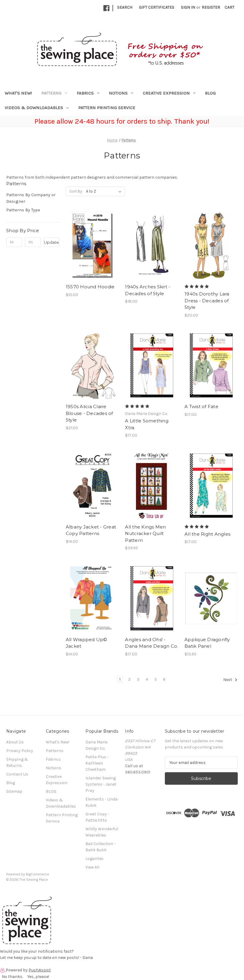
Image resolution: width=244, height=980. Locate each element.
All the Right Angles (207, 534)
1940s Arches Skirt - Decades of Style (147, 290)
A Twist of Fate (201, 406)
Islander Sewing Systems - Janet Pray (100, 784)
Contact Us (17, 774)
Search (124, 7)
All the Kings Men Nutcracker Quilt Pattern (145, 533)
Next (228, 679)
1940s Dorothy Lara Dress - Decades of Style (206, 300)
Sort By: (76, 191)
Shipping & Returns (17, 762)
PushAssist (40, 970)
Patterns (51, 93)
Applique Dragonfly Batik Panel (207, 643)
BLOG (210, 93)
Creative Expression (166, 93)
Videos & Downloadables (34, 107)
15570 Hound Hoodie (90, 287)
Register (211, 7)
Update (51, 242)
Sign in (188, 7)
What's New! (18, 93)
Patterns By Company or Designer (31, 198)
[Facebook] (106, 8)
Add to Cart (92, 250)
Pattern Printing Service (106, 107)
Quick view (92, 240)
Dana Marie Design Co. (96, 745)
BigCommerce (37, 874)
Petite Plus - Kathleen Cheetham (97, 763)
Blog (10, 782)
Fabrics (85, 93)
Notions (118, 93)
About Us (15, 742)
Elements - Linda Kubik (101, 802)
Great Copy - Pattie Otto (97, 817)
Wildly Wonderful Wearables (101, 832)
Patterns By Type (23, 210)
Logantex (94, 858)
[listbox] (105, 191)
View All (92, 867)
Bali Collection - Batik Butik (100, 846)
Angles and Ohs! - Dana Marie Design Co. (151, 643)
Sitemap (14, 791)
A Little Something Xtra (146, 424)
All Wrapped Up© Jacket (86, 643)
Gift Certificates (156, 7)
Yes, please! (38, 976)
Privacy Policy (19, 750)
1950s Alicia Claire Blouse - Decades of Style (89, 413)
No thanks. (12, 976)
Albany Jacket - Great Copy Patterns (91, 530)
